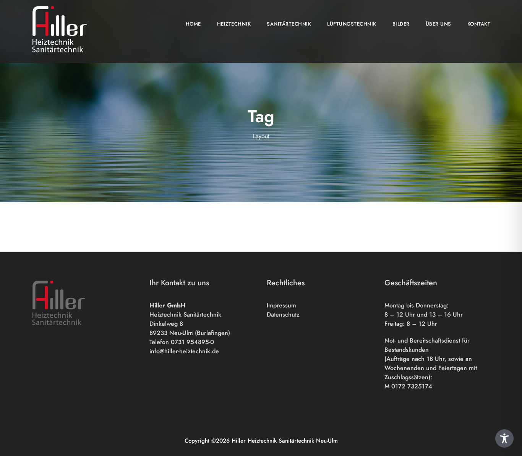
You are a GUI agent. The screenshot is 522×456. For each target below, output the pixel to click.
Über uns (438, 23)
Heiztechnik (234, 23)
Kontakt (479, 23)
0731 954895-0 (193, 342)
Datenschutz (283, 314)
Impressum (281, 305)
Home (193, 23)
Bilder (401, 23)
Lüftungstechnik (351, 23)
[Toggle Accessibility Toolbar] (504, 438)
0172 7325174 (411, 386)
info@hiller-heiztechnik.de (184, 351)
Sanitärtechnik (289, 23)
